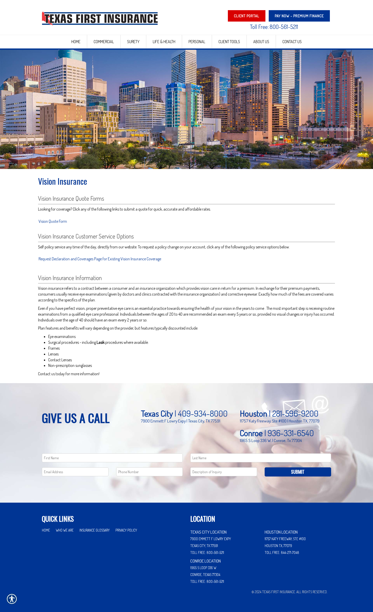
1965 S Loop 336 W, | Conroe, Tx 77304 (271, 440)
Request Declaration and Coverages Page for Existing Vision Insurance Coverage (100, 258)
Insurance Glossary (94, 530)
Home (46, 530)
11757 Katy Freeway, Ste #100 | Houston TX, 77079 (279, 420)
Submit (297, 471)
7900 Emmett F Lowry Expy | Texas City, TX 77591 (180, 420)
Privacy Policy (126, 530)
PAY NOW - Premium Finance (299, 15)
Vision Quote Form (53, 221)
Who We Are (65, 530)
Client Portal (246, 15)
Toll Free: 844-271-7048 (282, 552)
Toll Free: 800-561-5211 (274, 26)
